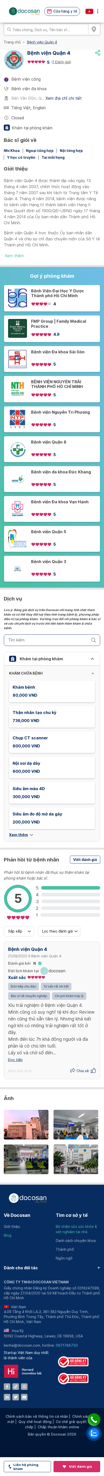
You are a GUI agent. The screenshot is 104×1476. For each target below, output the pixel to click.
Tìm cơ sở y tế (72, 1215)
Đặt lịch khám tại (23, 971)
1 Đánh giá (61, 62)
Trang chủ (12, 42)
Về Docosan (17, 1215)
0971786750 (67, 1345)
